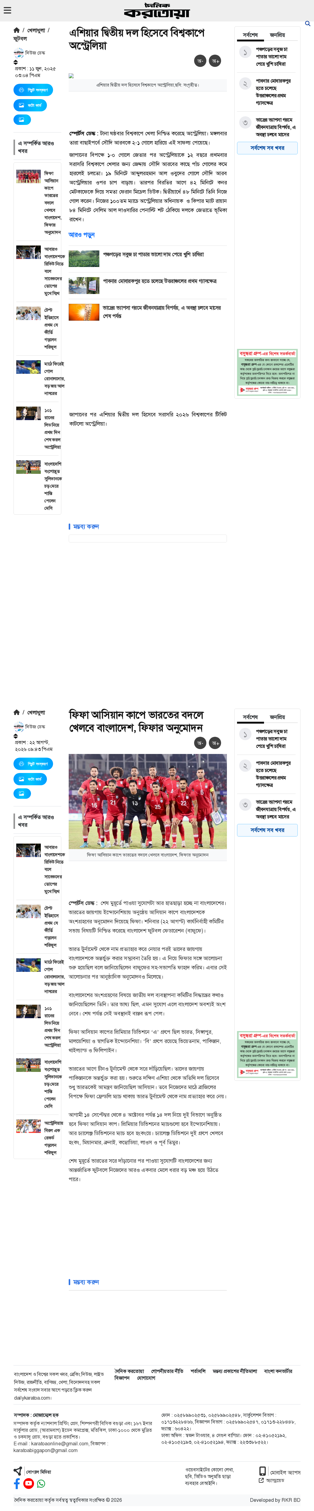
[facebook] (16, 1484)
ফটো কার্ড (34, 105)
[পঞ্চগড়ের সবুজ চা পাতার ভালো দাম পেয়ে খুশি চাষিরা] (266, 57)
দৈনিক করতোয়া (129, 1371)
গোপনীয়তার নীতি (167, 1371)
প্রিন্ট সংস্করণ (38, 89)
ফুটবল (20, 38)
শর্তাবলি (198, 1371)
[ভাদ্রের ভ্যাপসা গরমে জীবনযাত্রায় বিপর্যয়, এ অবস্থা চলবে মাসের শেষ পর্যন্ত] (266, 131)
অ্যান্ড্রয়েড (275, 1480)
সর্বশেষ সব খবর (267, 148)
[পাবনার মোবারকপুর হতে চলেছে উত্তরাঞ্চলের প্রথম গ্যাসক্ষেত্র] (266, 92)
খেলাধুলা (36, 30)
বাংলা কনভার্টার (278, 1371)
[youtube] (28, 1484)
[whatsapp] (41, 1484)
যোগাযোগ (146, 1378)
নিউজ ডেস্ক (34, 53)
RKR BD (291, 1500)
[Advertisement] (37, 607)
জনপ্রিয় (277, 35)
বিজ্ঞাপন (122, 1378)
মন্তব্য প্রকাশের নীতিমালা (235, 1371)
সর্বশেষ (250, 35)
